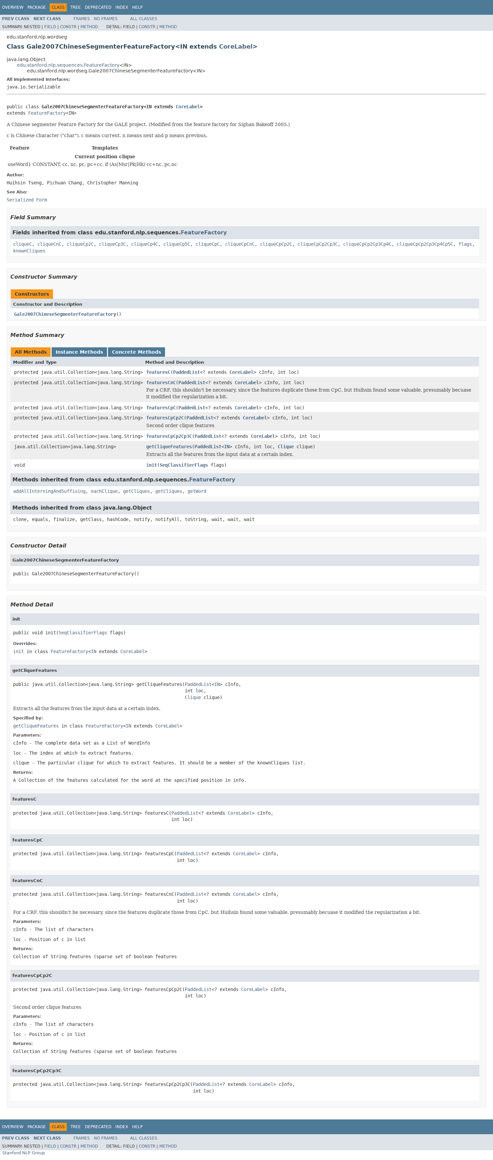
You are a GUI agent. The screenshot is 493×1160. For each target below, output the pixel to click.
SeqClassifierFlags (184, 465)
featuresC (158, 372)
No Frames (106, 18)
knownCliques (29, 250)
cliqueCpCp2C (276, 244)
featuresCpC (161, 407)
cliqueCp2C (80, 244)
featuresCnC (161, 382)
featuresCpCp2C (165, 417)
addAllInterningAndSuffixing (49, 491)
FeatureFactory (47, 113)
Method (89, 26)
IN (226, 446)
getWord (196, 491)
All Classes (143, 18)
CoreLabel (236, 46)
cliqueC (22, 244)
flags (465, 244)
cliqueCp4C (144, 244)
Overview (12, 7)
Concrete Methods (136, 352)
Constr (68, 26)
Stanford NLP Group (23, 1152)
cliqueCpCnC (240, 244)
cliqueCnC (49, 244)
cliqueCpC (208, 244)
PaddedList (186, 372)
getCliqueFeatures (169, 446)
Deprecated (98, 7)
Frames (81, 18)
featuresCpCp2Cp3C (169, 436)
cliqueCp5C (176, 244)
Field (50, 26)
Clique (286, 446)
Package (37, 7)
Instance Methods (79, 352)
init (151, 465)
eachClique (104, 491)
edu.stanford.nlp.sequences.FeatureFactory (68, 65)
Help (137, 7)
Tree (75, 7)
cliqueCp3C (112, 244)
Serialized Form (27, 199)
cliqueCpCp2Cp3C (317, 244)
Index (121, 7)
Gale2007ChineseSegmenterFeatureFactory (65, 314)
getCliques (136, 491)
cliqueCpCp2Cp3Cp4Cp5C (425, 244)
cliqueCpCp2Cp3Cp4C (367, 244)
